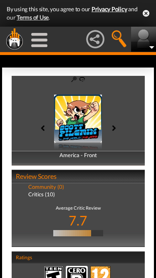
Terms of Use (33, 17)
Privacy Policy (109, 9)
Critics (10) (41, 194)
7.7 (78, 220)
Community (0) (46, 186)
